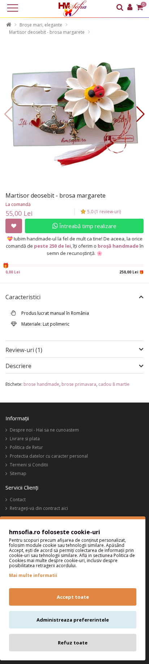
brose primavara (78, 384)
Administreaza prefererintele (73, 619)
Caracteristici (23, 297)
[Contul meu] (129, 8)
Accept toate (73, 597)
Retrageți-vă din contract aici (39, 508)
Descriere (18, 366)
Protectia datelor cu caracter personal (49, 456)
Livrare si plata (25, 439)
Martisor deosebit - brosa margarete (47, 32)
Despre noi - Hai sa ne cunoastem (44, 430)
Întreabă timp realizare (87, 226)
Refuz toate (73, 642)
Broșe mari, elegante (41, 25)
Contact (18, 499)
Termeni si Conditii (29, 465)
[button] (140, 114)
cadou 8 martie (113, 384)
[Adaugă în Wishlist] (13, 226)
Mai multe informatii (33, 575)
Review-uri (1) (23, 350)
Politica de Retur (26, 447)
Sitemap (18, 473)
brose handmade (41, 384)
